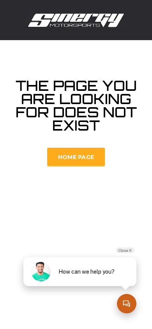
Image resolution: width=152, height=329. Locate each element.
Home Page (76, 157)
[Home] (76, 19)
